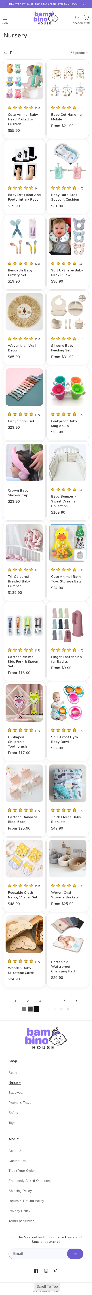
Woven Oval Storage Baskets (65, 895)
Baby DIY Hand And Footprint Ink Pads (24, 197)
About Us (16, 1151)
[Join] (75, 1254)
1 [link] (16, 1001)
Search (14, 1072)
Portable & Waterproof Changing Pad (63, 967)
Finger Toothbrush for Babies (66, 659)
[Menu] (5, 18)
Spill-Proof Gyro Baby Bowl (64, 739)
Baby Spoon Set (21, 421)
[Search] (77, 18)
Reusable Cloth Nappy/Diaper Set (22, 895)
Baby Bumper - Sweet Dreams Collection (63, 501)
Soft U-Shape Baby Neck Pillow (67, 272)
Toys (12, 1123)
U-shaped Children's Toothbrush (17, 742)
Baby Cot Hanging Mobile (66, 117)
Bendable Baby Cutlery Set (20, 272)
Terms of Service (21, 1221)
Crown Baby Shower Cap (18, 493)
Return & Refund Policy (26, 1201)
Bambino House (50, 1291)
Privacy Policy (20, 1211)
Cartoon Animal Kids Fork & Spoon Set (23, 662)
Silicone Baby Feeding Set (62, 348)
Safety (13, 1112)
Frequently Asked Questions (30, 1180)
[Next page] (76, 1001)
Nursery (15, 1082)
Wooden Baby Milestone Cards (21, 970)
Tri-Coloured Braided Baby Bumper (19, 581)
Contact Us (17, 1161)
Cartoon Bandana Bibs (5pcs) (22, 819)
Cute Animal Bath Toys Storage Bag (66, 579)
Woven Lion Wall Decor (22, 348)
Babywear (16, 1092)
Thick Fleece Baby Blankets (66, 819)
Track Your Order (22, 1170)
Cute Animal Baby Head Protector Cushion (23, 119)
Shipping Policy (20, 1191)
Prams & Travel (20, 1102)
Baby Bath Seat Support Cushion (65, 197)
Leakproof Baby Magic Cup (64, 423)
